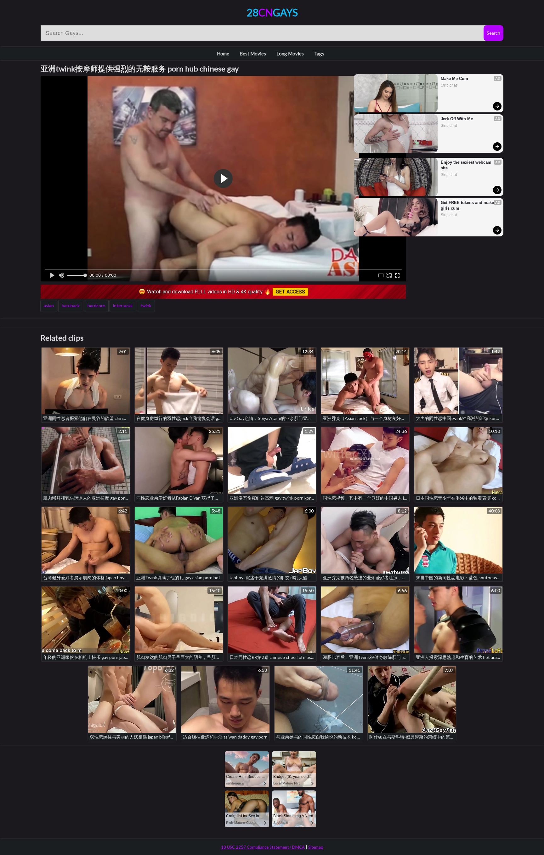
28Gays (272, 12)
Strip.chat (449, 85)
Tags (319, 53)
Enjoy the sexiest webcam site (467, 165)
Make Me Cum (454, 78)
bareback (71, 305)
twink (145, 305)
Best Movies (253, 53)
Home (223, 53)
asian (49, 305)
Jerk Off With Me (457, 118)
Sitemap (315, 847)
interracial (123, 305)
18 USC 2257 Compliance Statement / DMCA (263, 847)
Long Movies (290, 53)
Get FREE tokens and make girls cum (468, 205)
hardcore (96, 305)
